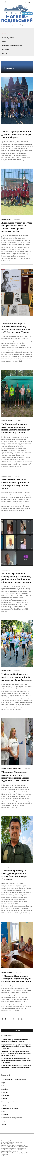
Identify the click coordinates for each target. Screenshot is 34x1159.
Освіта (9, 320)
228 (22, 1019)
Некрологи (5, 49)
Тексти (4, 42)
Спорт (9, 219)
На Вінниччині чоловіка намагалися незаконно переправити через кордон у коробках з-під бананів (16, 1060)
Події (3, 1111)
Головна (5, 30)
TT (29, 2)
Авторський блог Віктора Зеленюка (13, 1079)
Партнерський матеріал (14, 768)
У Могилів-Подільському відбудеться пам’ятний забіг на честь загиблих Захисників (16, 677)
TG (25, 2)
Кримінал (4, 420)
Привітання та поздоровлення (12, 45)
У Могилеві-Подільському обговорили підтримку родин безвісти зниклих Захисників (16, 979)
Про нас (4, 53)
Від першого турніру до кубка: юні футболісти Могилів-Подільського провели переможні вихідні (16, 1046)
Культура (4, 1092)
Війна (3, 1086)
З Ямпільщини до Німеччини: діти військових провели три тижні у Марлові (16, 134)
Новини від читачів (8, 38)
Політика (9, 972)
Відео (3, 1082)
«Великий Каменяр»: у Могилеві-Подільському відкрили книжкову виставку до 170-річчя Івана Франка (16, 1053)
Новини (4, 34)
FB (33, 2)
